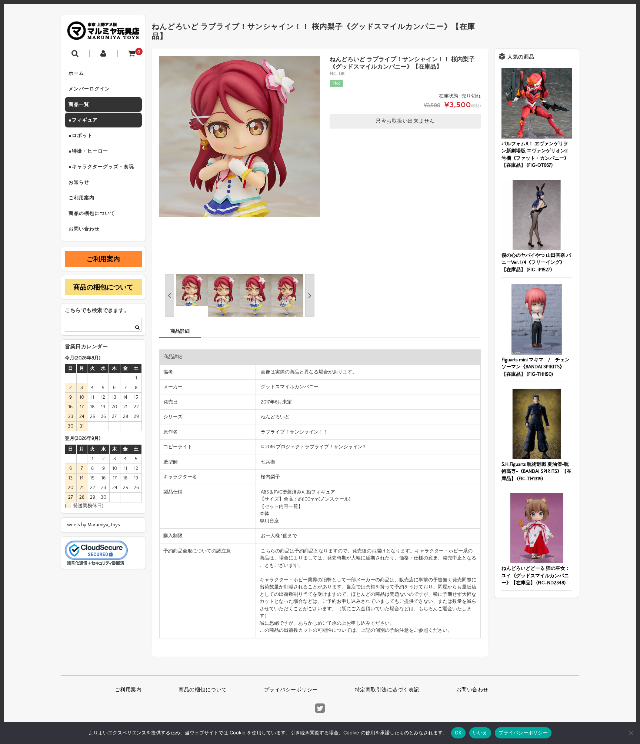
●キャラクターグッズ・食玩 (101, 166)
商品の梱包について (92, 213)
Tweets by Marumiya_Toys (92, 524)
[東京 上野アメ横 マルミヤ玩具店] (103, 34)
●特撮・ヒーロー (88, 151)
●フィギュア (83, 120)
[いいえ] (630, 733)
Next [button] (309, 295)
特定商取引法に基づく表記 (387, 690)
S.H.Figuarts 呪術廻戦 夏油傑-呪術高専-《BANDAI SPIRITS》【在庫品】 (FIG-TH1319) (536, 471)
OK (458, 732)
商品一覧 (79, 104)
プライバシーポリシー (291, 690)
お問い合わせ (84, 229)
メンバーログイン (89, 89)
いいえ (480, 732)
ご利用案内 (81, 197)
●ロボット (81, 135)
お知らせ (79, 182)
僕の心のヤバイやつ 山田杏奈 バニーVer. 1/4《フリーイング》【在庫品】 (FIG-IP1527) (536, 262)
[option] (239, 136)
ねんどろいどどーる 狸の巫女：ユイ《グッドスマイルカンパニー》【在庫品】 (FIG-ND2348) (535, 575)
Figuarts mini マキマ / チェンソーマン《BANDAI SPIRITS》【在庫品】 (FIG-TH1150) (535, 367)
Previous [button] (169, 295)
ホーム (76, 73)
